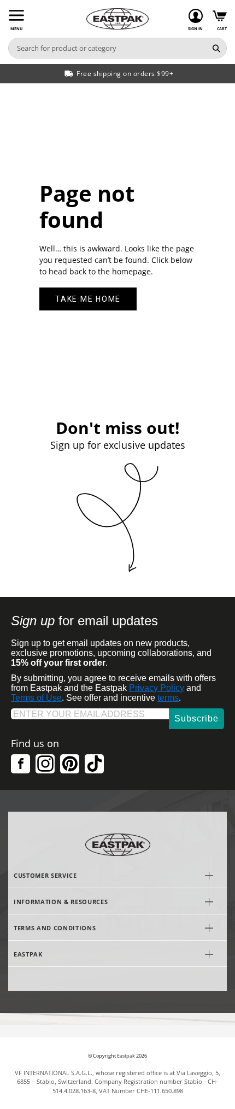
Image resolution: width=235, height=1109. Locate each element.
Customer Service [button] (45, 875)
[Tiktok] (94, 763)
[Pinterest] (69, 763)
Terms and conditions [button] (55, 928)
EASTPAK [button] (28, 954)
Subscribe (196, 718)
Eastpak (126, 1056)
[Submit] (216, 48)
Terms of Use (36, 697)
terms (168, 697)
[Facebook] (20, 763)
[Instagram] (45, 763)
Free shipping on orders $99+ (125, 73)
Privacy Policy (156, 688)
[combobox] (108, 48)
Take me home (88, 299)
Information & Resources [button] (61, 901)
